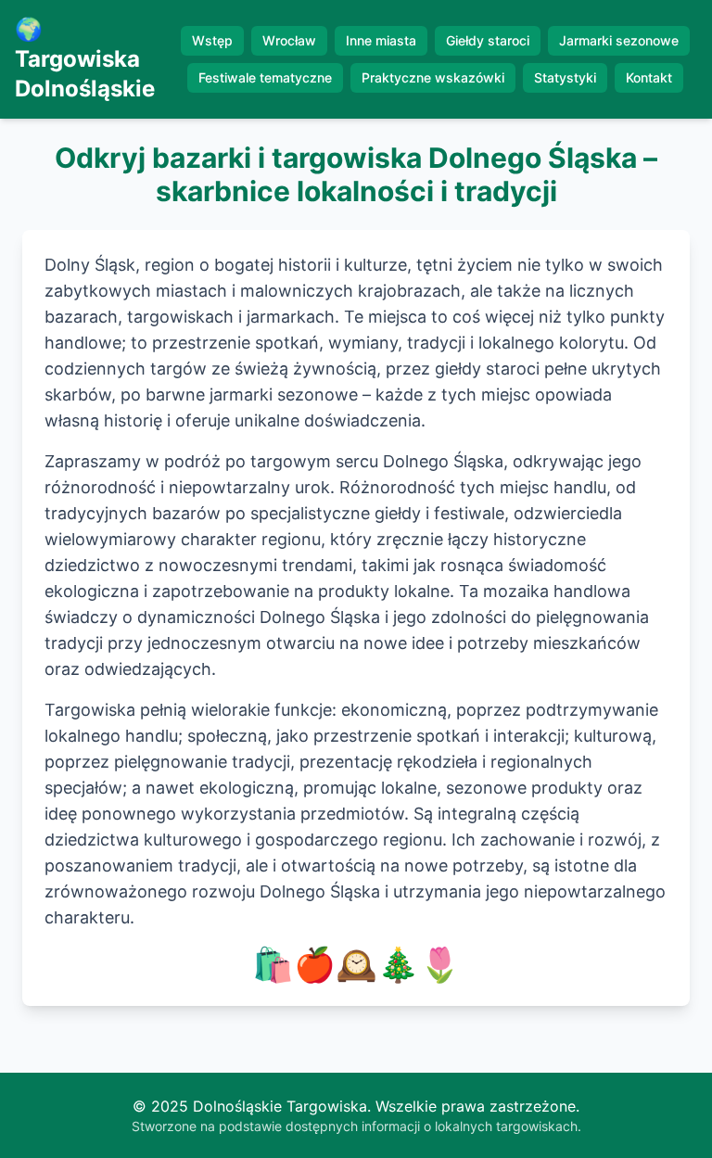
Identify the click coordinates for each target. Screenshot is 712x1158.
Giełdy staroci (487, 40)
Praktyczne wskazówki (433, 77)
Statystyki (565, 77)
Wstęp (212, 40)
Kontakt (649, 77)
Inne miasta (381, 40)
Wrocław (289, 40)
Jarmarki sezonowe (619, 40)
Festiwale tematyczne (265, 77)
